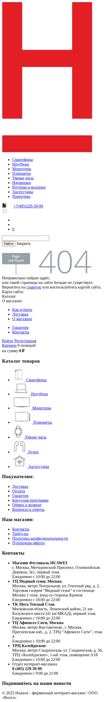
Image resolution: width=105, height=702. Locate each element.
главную (34, 287)
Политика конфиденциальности (40, 538)
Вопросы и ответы (28, 509)
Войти (7, 341)
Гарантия (20, 327)
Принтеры (21, 196)
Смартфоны (22, 159)
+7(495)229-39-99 (28, 206)
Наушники (21, 182)
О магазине (22, 319)
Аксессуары (22, 192)
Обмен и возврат (27, 505)
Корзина (9, 345)
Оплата (18, 491)
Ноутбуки (20, 164)
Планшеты (21, 173)
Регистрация (25, 341)
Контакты (20, 332)
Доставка (20, 314)
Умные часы (23, 178)
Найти (8, 244)
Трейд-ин (20, 534)
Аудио (33, 452)
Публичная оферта (28, 543)
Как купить (22, 309)
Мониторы (21, 169)
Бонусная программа (30, 500)
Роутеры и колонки (29, 187)
